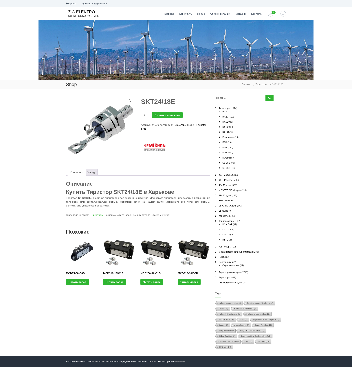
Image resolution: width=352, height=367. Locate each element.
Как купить (185, 13)
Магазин (241, 13)
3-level (223, 309)
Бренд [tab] (91, 172)
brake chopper (241, 325)
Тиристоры (261, 84)
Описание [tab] (76, 172)
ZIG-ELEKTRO (81, 12)
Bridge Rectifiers (227, 336)
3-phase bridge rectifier (258, 314)
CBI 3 (248, 341)
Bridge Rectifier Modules (252, 330)
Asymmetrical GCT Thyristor (266, 319)
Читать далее (77, 281)
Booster (223, 325)
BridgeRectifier (226, 330)
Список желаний (220, 13)
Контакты (256, 13)
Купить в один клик (167, 114)
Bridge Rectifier (263, 325)
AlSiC (243, 319)
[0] (270, 13)
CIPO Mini (225, 347)
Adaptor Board (226, 319)
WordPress (179, 361)
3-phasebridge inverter (229, 314)
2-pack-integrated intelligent (260, 303)
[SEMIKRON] (154, 147)
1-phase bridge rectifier (230, 303)
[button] (129, 100)
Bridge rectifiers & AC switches (255, 336)
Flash (154, 361)
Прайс (201, 13)
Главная (169, 13)
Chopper (263, 341)
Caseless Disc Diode (229, 341)
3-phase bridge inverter (245, 309)
